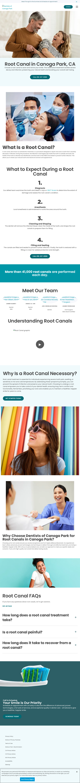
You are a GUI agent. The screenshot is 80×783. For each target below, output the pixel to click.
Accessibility (8, 761)
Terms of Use (8, 743)
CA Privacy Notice (10, 750)
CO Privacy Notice (10, 754)
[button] (77, 7)
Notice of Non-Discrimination (13, 747)
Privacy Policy (9, 736)
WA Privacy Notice (10, 757)
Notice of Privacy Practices (12, 740)
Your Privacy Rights (27, 779)
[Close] (77, 772)
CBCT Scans (51, 190)
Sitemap (7, 764)
